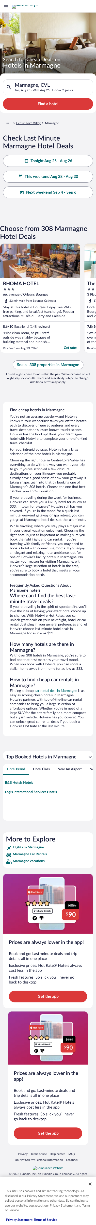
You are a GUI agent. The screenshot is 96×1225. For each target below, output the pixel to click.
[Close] (90, 1184)
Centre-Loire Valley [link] (28, 123)
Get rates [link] (70, 348)
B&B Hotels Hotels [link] (19, 782)
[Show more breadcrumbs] (7, 123)
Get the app (48, 996)
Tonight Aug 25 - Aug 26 (51, 161)
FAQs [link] (71, 1153)
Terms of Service (45, 1220)
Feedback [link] (72, 1159)
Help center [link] (57, 1153)
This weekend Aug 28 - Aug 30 (51, 177)
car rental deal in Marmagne (56, 691)
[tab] (16, 769)
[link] (48, 848)
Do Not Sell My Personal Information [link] (39, 1159)
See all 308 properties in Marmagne (48, 365)
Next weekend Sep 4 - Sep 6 (51, 192)
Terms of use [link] (39, 1153)
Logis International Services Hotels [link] (31, 792)
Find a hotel (48, 104)
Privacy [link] (23, 1153)
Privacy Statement (19, 1220)
